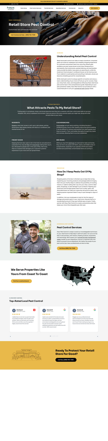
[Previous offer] (19, 1)
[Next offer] (89, 1)
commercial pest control (81, 88)
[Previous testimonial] (10, 336)
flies (28, 145)
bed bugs (71, 143)
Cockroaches (60, 125)
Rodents (14, 125)
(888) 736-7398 (14, 4)
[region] (54, 1)
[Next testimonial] (97, 336)
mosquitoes (35, 145)
